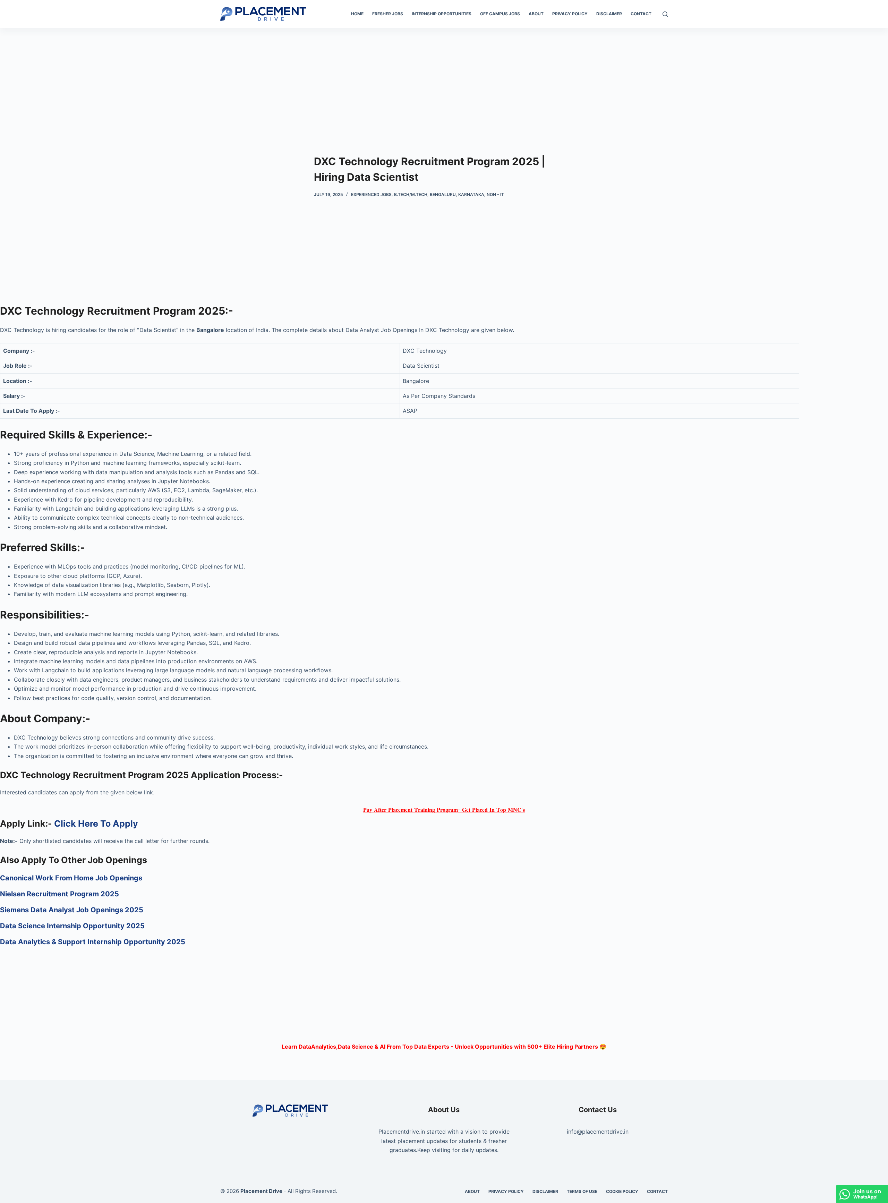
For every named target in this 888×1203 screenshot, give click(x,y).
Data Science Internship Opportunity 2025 (72, 926)
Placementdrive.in (401, 1131)
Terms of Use (582, 1191)
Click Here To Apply (96, 823)
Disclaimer (609, 13)
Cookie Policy (622, 1191)
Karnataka (471, 194)
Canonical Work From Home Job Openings (71, 878)
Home (357, 13)
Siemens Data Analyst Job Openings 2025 (71, 910)
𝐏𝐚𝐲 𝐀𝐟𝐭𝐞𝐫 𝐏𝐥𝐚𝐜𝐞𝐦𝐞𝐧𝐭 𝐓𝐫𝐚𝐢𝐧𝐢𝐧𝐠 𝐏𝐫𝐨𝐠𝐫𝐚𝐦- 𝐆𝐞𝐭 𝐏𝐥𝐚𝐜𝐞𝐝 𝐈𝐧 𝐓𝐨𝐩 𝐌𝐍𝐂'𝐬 (444, 809)
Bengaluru (443, 194)
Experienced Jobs (371, 194)
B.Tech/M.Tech (410, 194)
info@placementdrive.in (598, 1131)
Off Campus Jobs (500, 13)
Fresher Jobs (387, 13)
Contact (641, 13)
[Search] (665, 14)
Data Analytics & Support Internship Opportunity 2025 (93, 942)
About (536, 13)
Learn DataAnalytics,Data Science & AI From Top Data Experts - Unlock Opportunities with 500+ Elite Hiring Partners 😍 (444, 1046)
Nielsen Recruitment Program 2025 (59, 894)
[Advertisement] (444, 79)
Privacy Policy (570, 13)
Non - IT (495, 194)
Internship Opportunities (441, 13)
